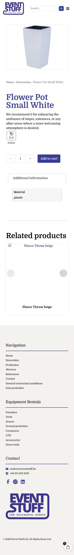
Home (10, 82)
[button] (67, 8)
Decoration (23, 82)
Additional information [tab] (30, 178)
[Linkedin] (22, 481)
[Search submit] (61, 8)
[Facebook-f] (8, 481)
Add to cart (49, 158)
